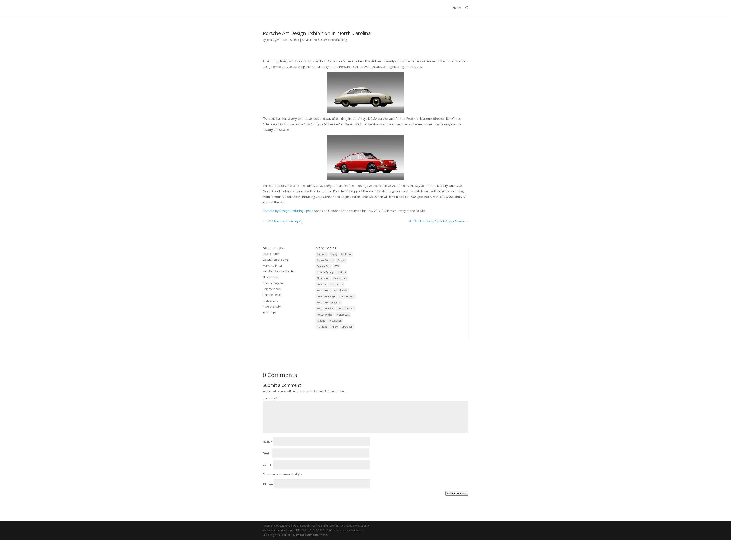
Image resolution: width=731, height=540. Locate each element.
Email (267, 453)
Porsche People (272, 294)
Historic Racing (325, 272)
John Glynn (272, 40)
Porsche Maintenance (328, 302)
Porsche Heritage (326, 296)
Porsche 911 (323, 290)
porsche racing (346, 308)
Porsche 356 (336, 284)
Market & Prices (273, 265)
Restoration (335, 320)
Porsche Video (325, 314)
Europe (341, 260)
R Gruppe (322, 326)
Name (268, 441)
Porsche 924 (340, 290)
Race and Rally (272, 306)
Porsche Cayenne (273, 283)
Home (457, 7)
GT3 (336, 266)
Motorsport (323, 278)
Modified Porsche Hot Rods (280, 271)
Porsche (321, 284)
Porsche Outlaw (325, 308)
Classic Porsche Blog (334, 40)
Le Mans (341, 272)
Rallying (321, 320)
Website (268, 465)
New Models (270, 277)
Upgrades (347, 326)
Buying (333, 254)
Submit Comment (457, 493)
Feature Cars (324, 266)
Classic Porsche (325, 260)
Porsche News (272, 289)
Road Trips (269, 312)
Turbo (334, 326)
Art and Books (311, 40)
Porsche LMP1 (346, 296)
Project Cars (270, 300)
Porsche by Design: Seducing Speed (288, 211)
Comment (270, 398)
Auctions (321, 254)
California (346, 254)
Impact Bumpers (307, 535)
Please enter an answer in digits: (282, 474)
